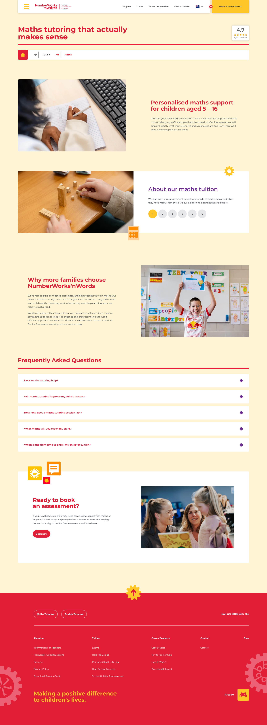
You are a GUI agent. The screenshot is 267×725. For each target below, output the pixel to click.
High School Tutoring (103, 669)
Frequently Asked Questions (49, 654)
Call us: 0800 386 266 (235, 614)
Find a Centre (182, 6)
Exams (95, 647)
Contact (204, 638)
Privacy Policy (41, 669)
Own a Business (160, 638)
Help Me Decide (100, 654)
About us (39, 638)
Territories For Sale (161, 654)
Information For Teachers (47, 647)
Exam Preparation (159, 6)
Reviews (38, 662)
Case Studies (158, 647)
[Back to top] (133, 592)
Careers (204, 647)
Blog (246, 638)
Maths (139, 6)
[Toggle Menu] (26, 6)
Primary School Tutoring (105, 662)
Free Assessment (230, 6)
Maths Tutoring (45, 614)
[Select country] (199, 7)
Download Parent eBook (47, 676)
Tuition (46, 54)
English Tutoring (74, 614)
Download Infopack (161, 669)
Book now (41, 533)
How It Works (158, 662)
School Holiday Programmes (107, 676)
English (127, 6)
